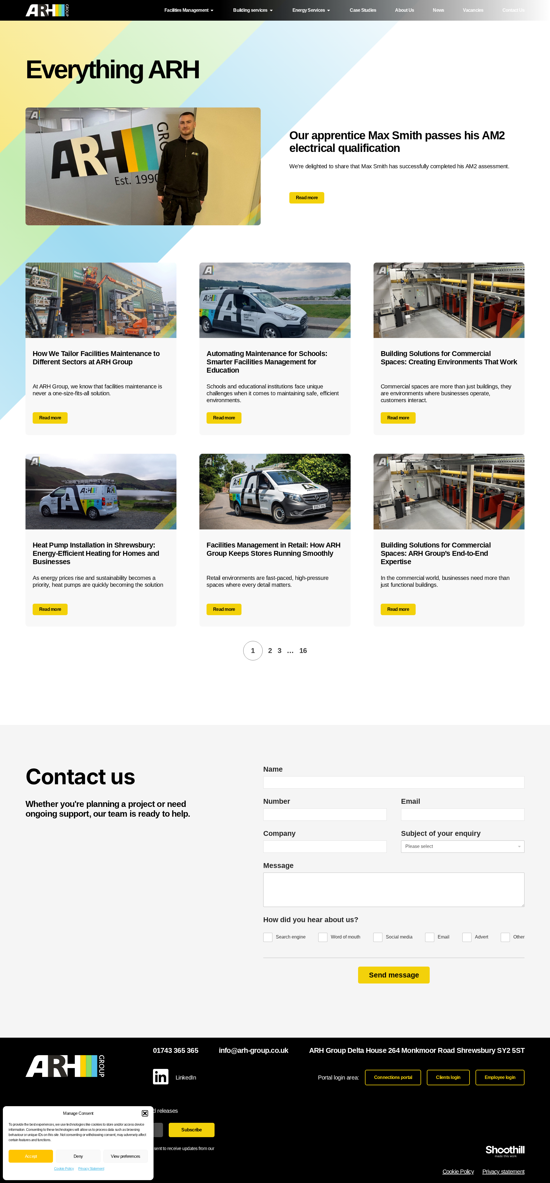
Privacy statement (503, 1171)
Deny (78, 1156)
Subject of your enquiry (441, 833)
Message (278, 865)
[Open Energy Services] (328, 10)
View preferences (125, 1156)
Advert (481, 936)
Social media (399, 936)
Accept (31, 1156)
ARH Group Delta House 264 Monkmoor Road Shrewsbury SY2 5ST (417, 1050)
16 (303, 650)
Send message (394, 975)
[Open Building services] (271, 10)
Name (273, 769)
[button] (145, 1113)
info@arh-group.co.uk (253, 1050)
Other (519, 936)
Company (279, 833)
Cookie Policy (64, 1169)
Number (276, 801)
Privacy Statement (91, 1169)
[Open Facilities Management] (212, 10)
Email (410, 801)
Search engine (291, 936)
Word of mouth (345, 936)
